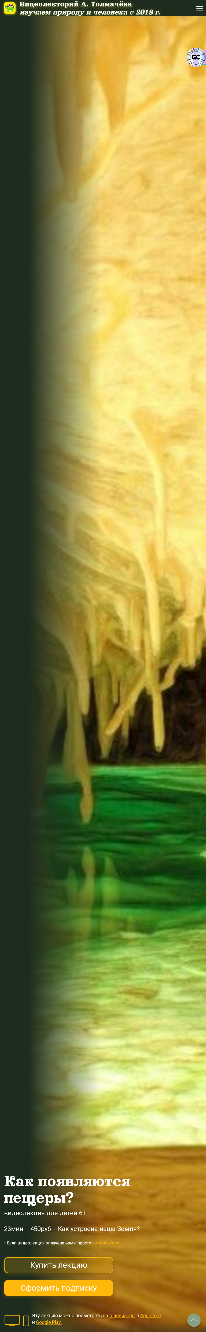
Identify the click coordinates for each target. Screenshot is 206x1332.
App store (150, 1315)
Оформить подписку (58, 1288)
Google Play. (49, 1322)
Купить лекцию (58, 1265)
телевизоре (122, 1315)
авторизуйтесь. (107, 1243)
